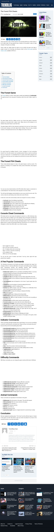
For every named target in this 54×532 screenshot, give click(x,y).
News (47, 5)
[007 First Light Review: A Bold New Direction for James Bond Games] (39, 514)
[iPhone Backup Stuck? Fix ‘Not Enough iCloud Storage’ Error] (3, 507)
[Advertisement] (19, 62)
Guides (34, 5)
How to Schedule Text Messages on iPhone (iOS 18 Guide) (11, 493)
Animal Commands (6, 86)
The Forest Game (5, 76)
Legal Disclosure (19, 524)
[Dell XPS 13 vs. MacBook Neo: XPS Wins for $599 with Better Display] (42, 34)
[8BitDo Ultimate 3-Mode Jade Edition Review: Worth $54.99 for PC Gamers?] (42, 18)
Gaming (25, 5)
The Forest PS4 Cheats (7, 78)
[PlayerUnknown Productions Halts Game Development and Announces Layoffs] (19, 461)
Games (40, 68)
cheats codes (4, 50)
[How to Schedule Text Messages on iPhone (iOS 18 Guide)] (3, 494)
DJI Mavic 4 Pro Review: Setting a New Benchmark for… (29, 513)
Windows (43, 5)
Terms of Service (39, 524)
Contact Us (9, 524)
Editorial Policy (4, 525)
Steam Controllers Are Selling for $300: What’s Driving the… (30, 493)
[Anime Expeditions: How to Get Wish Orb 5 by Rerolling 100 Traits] (42, 42)
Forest (4, 95)
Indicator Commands (6, 83)
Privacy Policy (28, 524)
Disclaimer (12, 525)
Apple (21, 5)
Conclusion (4, 87)
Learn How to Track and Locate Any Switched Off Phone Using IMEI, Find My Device (9, 449)
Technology (16, 5)
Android (38, 5)
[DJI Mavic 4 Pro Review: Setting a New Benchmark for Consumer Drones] (21, 514)
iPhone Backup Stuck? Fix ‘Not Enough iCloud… (12, 506)
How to (30, 5)
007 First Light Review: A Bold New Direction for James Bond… (48, 513)
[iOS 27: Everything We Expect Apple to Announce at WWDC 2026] (3, 513)
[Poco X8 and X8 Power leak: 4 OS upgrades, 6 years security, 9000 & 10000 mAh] (42, 26)
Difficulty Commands (6, 84)
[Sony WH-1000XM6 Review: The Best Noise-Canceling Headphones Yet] (21, 507)
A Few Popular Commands (7, 81)
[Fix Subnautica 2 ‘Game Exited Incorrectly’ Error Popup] (7, 461)
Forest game (30, 49)
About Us (3, 524)
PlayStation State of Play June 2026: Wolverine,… (47, 507)
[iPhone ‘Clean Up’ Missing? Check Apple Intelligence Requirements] (3, 500)
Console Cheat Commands (7, 79)
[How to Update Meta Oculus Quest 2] (21, 500)
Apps (40, 79)
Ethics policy (21, 525)
